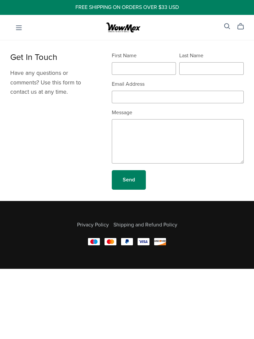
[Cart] (243, 26)
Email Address (128, 84)
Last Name (191, 55)
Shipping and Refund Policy (145, 224)
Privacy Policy (93, 224)
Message (122, 112)
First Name (124, 55)
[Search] (227, 26)
